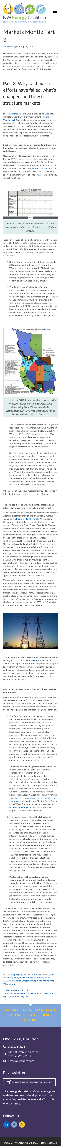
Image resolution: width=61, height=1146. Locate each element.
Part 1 (25, 69)
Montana (16, 980)
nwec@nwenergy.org (21, 1060)
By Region (17, 974)
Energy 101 (19, 977)
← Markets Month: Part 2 (15, 990)
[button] (6, 1124)
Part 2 (35, 69)
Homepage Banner (34, 977)
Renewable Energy (46, 980)
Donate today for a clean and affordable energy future (30, 1015)
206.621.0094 (16, 1046)
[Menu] (54, 12)
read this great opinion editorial (24, 807)
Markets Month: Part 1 (17, 113)
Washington (9, 984)
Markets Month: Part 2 (43, 168)
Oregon (25, 980)
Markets (7, 980)
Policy (33, 980)
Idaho (47, 977)
